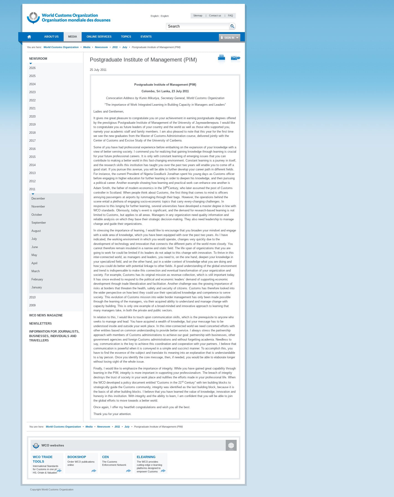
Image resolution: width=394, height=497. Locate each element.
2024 (32, 84)
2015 (32, 157)
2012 (32, 181)
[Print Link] (221, 59)
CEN (105, 457)
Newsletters (40, 323)
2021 (32, 108)
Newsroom (101, 47)
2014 (32, 165)
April (34, 263)
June (34, 247)
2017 (32, 140)
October (36, 214)
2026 (32, 68)
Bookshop (76, 457)
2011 (115, 47)
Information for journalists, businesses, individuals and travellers (54, 336)
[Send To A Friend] (236, 60)
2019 (32, 124)
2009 (32, 305)
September (38, 222)
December (38, 198)
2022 (32, 100)
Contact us (215, 15)
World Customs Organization (61, 47)
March (35, 271)
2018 (32, 132)
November (38, 206)
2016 (32, 149)
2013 (32, 173)
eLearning (146, 457)
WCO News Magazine (46, 315)
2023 (32, 92)
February (37, 279)
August (36, 231)
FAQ (230, 15)
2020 (32, 116)
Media (86, 47)
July (124, 47)
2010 (32, 297)
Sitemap (198, 15)
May (34, 255)
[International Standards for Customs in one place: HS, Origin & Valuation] (59, 470)
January (36, 287)
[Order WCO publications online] (94, 470)
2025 (32, 76)
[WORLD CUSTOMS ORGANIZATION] (29, 36)
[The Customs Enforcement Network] (129, 470)
